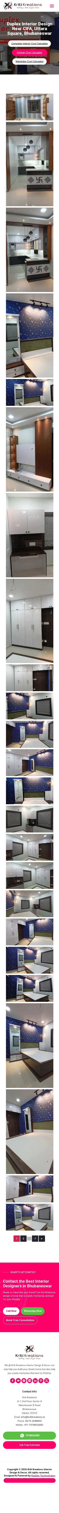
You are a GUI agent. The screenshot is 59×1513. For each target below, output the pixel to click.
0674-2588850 (33, 1421)
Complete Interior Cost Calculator (29, 43)
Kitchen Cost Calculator (29, 52)
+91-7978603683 (33, 1424)
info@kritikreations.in (33, 1417)
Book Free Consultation (20, 1320)
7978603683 (32, 1435)
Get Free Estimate (29, 1445)
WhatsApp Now (33, 1310)
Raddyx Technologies (43, 1475)
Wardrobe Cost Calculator (30, 61)
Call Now (11, 1310)
